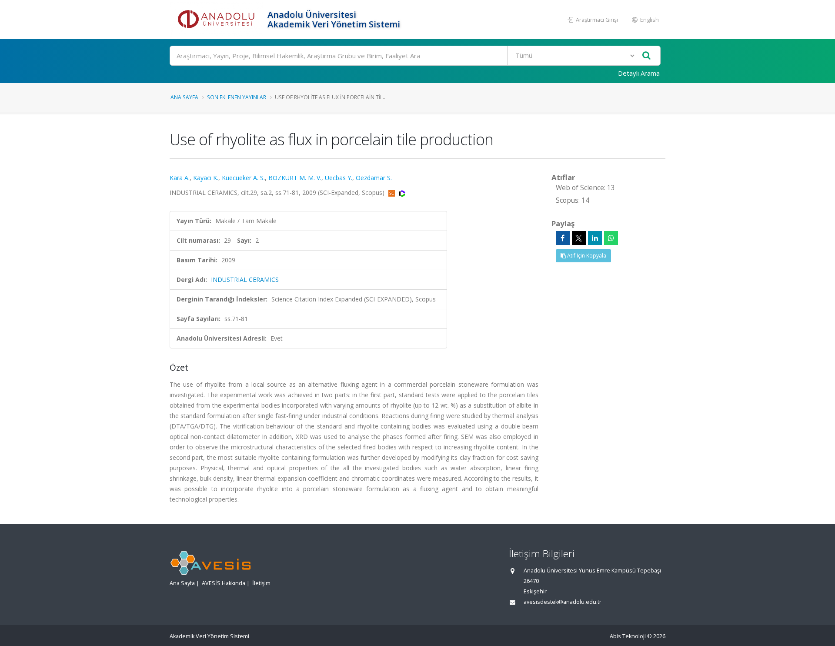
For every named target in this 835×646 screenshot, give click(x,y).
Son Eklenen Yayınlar (236, 97)
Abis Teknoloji (628, 636)
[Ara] (646, 56)
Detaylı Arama (639, 73)
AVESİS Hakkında (223, 583)
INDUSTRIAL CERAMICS (245, 279)
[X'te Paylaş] (579, 238)
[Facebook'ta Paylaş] (563, 238)
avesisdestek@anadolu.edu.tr (562, 602)
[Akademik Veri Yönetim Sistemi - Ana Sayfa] (217, 19)
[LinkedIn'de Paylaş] (595, 238)
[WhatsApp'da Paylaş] (611, 238)
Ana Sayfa (184, 97)
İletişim (261, 583)
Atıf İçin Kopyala (586, 255)
